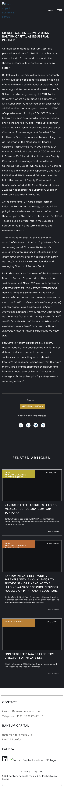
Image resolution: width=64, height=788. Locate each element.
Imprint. (38, 771)
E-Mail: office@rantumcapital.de (21, 711)
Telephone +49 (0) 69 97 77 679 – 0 (22, 716)
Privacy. (26, 771)
